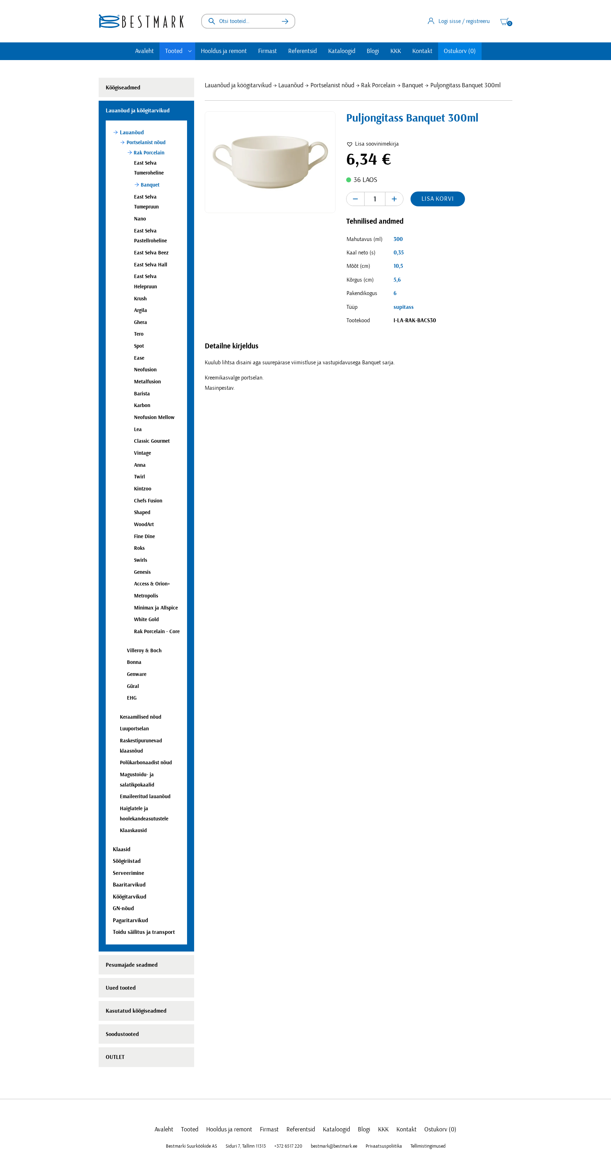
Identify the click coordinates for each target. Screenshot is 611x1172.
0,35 (399, 252)
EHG (131, 698)
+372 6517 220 (288, 1146)
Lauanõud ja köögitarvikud (238, 85)
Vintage (142, 453)
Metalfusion (147, 381)
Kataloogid (341, 51)
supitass (404, 307)
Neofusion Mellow (154, 417)
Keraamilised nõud (140, 717)
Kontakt (422, 51)
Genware (136, 674)
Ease (139, 358)
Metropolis (146, 596)
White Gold (146, 619)
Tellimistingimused (428, 1146)
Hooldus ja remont (224, 51)
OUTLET (115, 1057)
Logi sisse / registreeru (464, 21)
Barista (142, 393)
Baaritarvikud (129, 885)
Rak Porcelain (378, 85)
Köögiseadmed (123, 87)
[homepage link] (141, 21)
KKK (395, 51)
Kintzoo (142, 488)
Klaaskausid (133, 830)
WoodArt (144, 524)
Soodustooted (122, 1034)
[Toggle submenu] (190, 51)
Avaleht (144, 51)
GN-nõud (123, 908)
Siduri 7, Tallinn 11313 (246, 1146)
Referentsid (302, 51)
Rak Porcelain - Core (157, 631)
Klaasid (121, 849)
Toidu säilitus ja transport (144, 932)
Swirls (140, 560)
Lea (138, 429)
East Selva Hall (150, 264)
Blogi (373, 51)
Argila (140, 310)
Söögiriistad (127, 861)
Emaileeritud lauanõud (145, 796)
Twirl (139, 476)
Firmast (267, 51)
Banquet (412, 85)
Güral (133, 686)
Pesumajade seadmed (132, 965)
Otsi (285, 21)
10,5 (398, 266)
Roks (139, 548)
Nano (140, 219)
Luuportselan (134, 728)
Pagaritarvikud (130, 920)
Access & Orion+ (152, 584)
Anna (140, 465)
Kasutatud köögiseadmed (136, 1011)
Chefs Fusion (148, 500)
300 (398, 239)
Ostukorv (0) (460, 51)
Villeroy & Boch (144, 650)
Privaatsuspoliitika (384, 1146)
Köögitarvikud (129, 897)
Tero (139, 334)
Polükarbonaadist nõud (146, 762)
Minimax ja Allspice (156, 608)
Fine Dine (144, 536)
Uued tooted (121, 988)
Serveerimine (128, 873)
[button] (372, 144)
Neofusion (145, 369)
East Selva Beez (151, 252)
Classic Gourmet (152, 441)
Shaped (142, 512)
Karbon (142, 405)
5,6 (397, 280)
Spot (139, 346)
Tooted (173, 51)
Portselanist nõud (332, 85)
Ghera (140, 322)
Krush (140, 298)
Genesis (142, 572)
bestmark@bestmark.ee (334, 1146)
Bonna (134, 662)
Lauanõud (290, 85)
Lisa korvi (437, 199)
